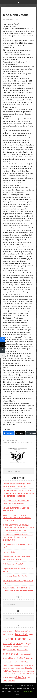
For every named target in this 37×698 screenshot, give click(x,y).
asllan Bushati (10, 634)
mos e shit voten (26, 442)
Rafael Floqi (11, 671)
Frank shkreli (10, 653)
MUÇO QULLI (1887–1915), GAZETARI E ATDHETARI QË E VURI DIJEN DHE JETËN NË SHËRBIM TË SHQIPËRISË (18, 493)
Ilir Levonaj (16, 442)
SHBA (19, 674)
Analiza (14, 440)
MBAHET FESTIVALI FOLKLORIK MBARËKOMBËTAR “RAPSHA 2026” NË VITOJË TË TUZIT (17, 517)
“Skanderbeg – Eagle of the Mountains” (16, 576)
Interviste (30, 658)
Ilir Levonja (21, 657)
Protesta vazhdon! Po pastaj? (13, 564)
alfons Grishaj (15, 631)
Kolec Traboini (17, 662)
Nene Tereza (10, 668)
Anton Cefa (22, 631)
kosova (24, 661)
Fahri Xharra (22, 649)
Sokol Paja (20, 677)
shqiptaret (12, 678)
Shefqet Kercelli (28, 673)
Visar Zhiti (11, 681)
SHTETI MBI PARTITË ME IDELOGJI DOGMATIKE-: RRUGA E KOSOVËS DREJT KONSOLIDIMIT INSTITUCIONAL (18, 527)
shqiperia (6, 677)
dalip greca (14, 643)
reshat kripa (6, 674)
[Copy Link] (2, 350)
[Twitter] (2, 344)
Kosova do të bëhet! (9, 552)
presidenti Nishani (20, 668)
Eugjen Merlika (9, 649)
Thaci (28, 677)
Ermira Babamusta (23, 646)
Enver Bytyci (14, 647)
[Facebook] (2, 339)
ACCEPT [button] (18, 695)
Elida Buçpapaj (27, 643)
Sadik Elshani (14, 674)
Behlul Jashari (17, 638)
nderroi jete (27, 665)
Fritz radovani (25, 653)
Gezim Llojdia (9, 657)
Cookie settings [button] (28, 691)
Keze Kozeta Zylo (7, 662)
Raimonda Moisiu (20, 671)
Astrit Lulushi (21, 634)
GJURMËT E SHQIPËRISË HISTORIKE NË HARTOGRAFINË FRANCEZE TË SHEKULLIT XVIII (18, 537)
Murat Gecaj (20, 665)
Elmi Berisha (6, 646)
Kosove (5, 665)
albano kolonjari (7, 631)
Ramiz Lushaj (30, 671)
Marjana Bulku (13, 665)
